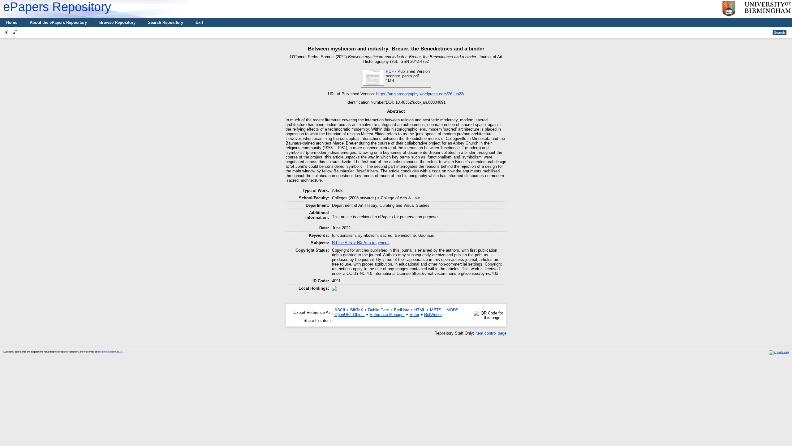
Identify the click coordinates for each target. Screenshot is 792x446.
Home (11, 22)
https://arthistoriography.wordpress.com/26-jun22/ (420, 94)
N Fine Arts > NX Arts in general (361, 242)
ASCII (339, 310)
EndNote (401, 310)
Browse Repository (117, 22)
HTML (419, 310)
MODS (452, 310)
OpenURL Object (349, 314)
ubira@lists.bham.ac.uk (109, 351)
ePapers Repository (57, 7)
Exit (199, 22)
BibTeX (356, 310)
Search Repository (165, 22)
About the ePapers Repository (58, 22)
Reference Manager (387, 314)
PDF (390, 71)
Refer (414, 314)
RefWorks (433, 314)
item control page (491, 333)
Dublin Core (378, 310)
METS (435, 310)
